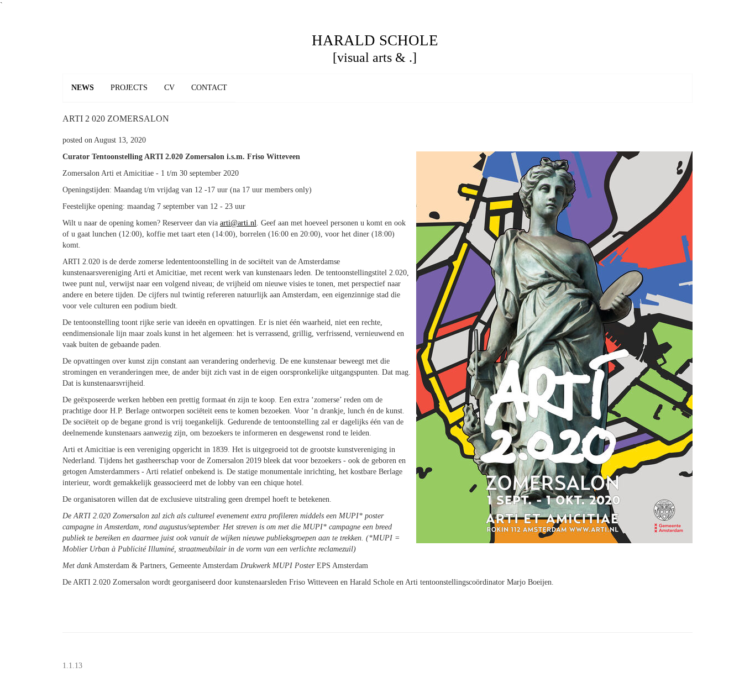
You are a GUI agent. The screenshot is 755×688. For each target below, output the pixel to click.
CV (169, 87)
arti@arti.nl (238, 223)
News (82, 87)
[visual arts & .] (375, 57)
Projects (129, 87)
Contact (209, 87)
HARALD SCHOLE (375, 40)
